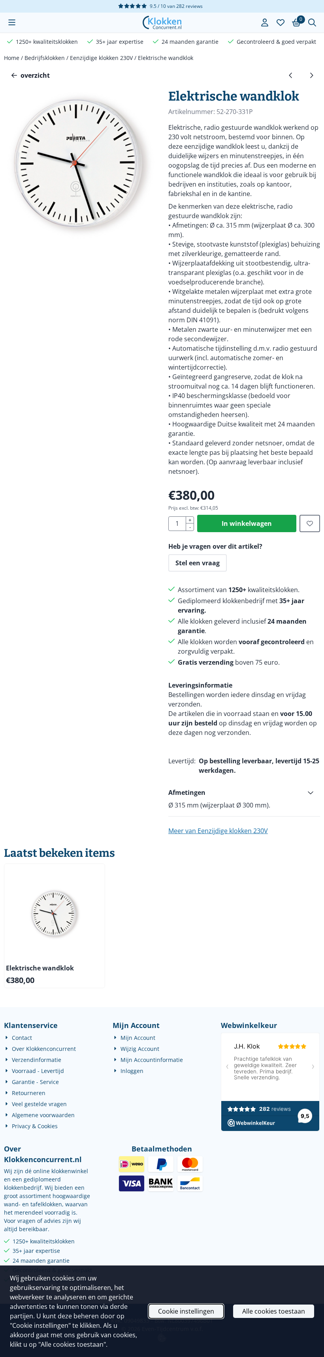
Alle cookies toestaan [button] (273, 1311)
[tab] (244, 792)
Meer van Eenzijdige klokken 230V (218, 830)
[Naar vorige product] (291, 75)
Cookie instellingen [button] (186, 1311)
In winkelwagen (247, 523)
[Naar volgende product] (311, 75)
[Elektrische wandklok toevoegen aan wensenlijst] (310, 523)
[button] (12, 22)
